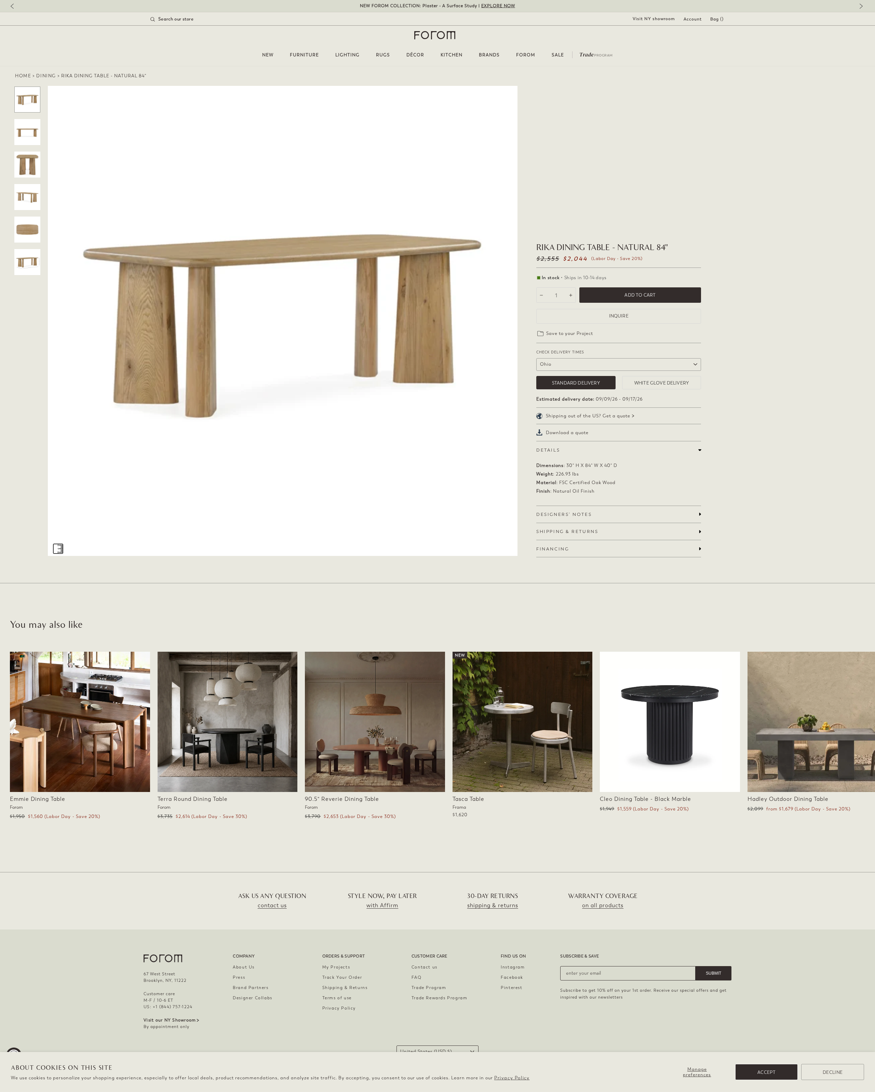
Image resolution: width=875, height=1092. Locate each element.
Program (596, 54)
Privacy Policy (511, 1077)
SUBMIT (713, 973)
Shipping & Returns (345, 987)
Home (23, 75)
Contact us (425, 967)
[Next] (859, 7)
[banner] (437, 6)
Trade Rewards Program (440, 998)
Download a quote (567, 432)
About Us (244, 967)
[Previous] (15, 7)
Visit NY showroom (654, 18)
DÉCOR (415, 54)
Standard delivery (576, 383)
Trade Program (429, 987)
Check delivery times (560, 352)
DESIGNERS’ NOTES (564, 514)
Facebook (512, 977)
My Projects (336, 967)
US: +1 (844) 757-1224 (168, 1006)
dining (46, 75)
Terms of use (337, 998)
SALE (558, 54)
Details (548, 450)
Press (239, 977)
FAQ (417, 977)
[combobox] (180, 19)
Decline (833, 1072)
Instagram (513, 967)
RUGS (383, 54)
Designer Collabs (252, 998)
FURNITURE (304, 54)
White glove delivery (661, 383)
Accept (766, 1072)
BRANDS (489, 54)
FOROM (525, 54)
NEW (267, 54)
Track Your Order (342, 977)
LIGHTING (347, 54)
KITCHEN (451, 54)
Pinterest (511, 987)
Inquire (619, 315)
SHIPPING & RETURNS (567, 531)
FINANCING (552, 548)
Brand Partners (250, 987)
